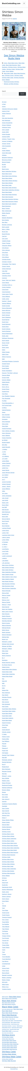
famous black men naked (7, 1020)
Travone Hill (5, 940)
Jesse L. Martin (6, 486)
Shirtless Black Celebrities (9, 838)
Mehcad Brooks (6, 627)
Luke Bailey (5, 560)
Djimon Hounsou (6, 356)
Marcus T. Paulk (6, 604)
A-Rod (4, 104)
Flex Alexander (6, 398)
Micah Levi (5, 639)
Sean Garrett (5, 810)
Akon (3, 116)
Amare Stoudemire (7, 122)
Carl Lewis (5, 238)
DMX (3, 359)
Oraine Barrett (6, 729)
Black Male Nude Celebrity (9, 204)
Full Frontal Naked (18, 1020)
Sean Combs (5, 808)
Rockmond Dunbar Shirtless (11, 81)
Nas (3, 678)
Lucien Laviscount (7, 556)
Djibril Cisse (5, 354)
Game (3, 412)
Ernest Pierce (5, 389)
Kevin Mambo (5, 526)
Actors (5, 63)
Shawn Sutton (6, 822)
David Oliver (5, 326)
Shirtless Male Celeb (7, 77)
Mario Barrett (5, 607)
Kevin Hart (5, 523)
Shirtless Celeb (11, 69)
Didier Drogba (6, 352)
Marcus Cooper (6, 595)
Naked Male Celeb (7, 671)
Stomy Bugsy (5, 899)
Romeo (4, 792)
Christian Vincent (6, 261)
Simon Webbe (10, 71)
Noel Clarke (5, 706)
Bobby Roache (6, 213)
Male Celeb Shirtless (7, 570)
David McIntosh (6, 324)
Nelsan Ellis (5, 690)
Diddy (3, 349)
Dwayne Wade (6, 375)
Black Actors (5, 169)
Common (4, 278)
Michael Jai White (7, 646)
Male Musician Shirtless (8, 583)
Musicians (4, 660)
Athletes (4, 155)
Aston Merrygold (6, 153)
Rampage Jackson (7, 760)
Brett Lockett (5, 227)
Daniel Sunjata (6, 305)
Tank (3, 908)
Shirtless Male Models (8, 871)
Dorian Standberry (7, 370)
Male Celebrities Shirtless (9, 572)
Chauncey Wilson (6, 245)
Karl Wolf (4, 507)
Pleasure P (5, 748)
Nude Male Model (7, 720)
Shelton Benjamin (7, 827)
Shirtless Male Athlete (8, 861)
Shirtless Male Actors (8, 859)
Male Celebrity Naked (8, 579)
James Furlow (6, 465)
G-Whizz (4, 407)
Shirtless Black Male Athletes (10, 845)
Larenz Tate (5, 532)
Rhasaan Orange (6, 771)
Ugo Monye (5, 961)
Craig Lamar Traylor (7, 294)
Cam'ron (4, 236)
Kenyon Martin (6, 519)
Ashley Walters (6, 150)
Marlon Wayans (6, 616)
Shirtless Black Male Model (9, 850)
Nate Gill (4, 681)
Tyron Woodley (6, 956)
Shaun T (4, 817)
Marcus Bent (5, 593)
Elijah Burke (5, 384)
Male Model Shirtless (8, 581)
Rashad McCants (6, 762)
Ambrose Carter (6, 127)
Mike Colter (5, 651)
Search (4, 91)
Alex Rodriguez (6, 120)
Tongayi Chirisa (6, 936)
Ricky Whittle (5, 778)
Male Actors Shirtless (8, 565)
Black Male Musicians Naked (10, 201)
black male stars (5, 1018)
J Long (4, 451)
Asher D (4, 148)
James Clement (6, 463)
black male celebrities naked (7, 1009)
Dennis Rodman (6, 331)
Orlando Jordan (6, 732)
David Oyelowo (6, 329)
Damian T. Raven (6, 301)
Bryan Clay (5, 231)
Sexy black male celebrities (7, 1032)
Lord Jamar (5, 553)
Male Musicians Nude (8, 586)
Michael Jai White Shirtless (11, 84)
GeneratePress (14, 1069)
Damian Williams (6, 303)
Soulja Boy (5, 885)
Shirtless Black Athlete (8, 836)
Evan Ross (5, 393)
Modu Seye (5, 653)
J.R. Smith (4, 458)
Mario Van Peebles (7, 609)
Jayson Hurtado (6, 482)
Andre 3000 (5, 132)
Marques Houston (7, 618)
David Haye (5, 322)
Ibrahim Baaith (6, 442)
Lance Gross (5, 530)
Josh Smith (5, 500)
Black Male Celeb (8, 73)
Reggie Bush (5, 766)
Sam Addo (5, 797)
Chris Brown (5, 248)
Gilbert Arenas (6, 417)
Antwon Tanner (6, 143)
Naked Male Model (7, 676)
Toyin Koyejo (5, 938)
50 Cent (4, 102)
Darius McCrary (6, 310)
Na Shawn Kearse (7, 665)
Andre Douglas (6, 134)
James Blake (5, 461)
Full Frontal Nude (6, 405)
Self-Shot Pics (6, 813)
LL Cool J (4, 546)
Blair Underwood (6, 210)
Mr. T (3, 658)
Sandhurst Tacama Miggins (9, 804)
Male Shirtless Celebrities (9, 588)
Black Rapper (12, 1018)
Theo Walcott (5, 926)
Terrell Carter (5, 912)
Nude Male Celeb (7, 715)
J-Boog (4, 454)
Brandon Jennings (7, 224)
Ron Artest (5, 794)
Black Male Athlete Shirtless (9, 180)
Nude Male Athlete (7, 713)
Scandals (4, 806)
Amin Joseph (5, 129)
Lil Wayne (4, 544)
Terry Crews (5, 919)
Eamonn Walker (6, 380)
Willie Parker (5, 984)
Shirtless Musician (19, 77)
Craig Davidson (6, 292)
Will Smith (4, 982)
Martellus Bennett (7, 621)
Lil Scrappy (5, 542)
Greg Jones (5, 424)
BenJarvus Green (6, 160)
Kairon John (5, 502)
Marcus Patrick (6, 602)
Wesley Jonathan (6, 977)
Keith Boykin (5, 509)
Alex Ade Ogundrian (7, 118)
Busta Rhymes (6, 234)
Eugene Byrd (5, 391)
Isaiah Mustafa (6, 447)
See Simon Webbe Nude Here (14, 57)
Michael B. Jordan (7, 641)
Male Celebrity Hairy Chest (9, 577)
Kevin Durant (5, 521)
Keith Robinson (6, 512)
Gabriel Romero (6, 410)
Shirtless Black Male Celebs (9, 1045)
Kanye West (5, 505)
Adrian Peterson (6, 113)
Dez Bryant (5, 345)
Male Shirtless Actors (15, 1024)
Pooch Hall (5, 750)
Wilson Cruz (5, 987)
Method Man (5, 637)
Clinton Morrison (6, 268)
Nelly (3, 688)
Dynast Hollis (5, 377)
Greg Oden (5, 426)
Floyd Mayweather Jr (8, 403)
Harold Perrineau (6, 428)
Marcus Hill (5, 597)
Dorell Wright (5, 368)
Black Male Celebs (18, 1009)
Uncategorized (6, 963)
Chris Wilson (5, 257)
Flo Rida (4, 400)
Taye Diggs (5, 910)
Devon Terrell (5, 343)
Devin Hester (5, 340)
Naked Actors (6, 667)
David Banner (5, 319)
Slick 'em (4, 880)
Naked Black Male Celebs (17, 1027)
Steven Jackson (6, 896)
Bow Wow (4, 222)
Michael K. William (7, 648)
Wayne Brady (5, 973)
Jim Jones (5, 493)
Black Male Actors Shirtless (9, 176)
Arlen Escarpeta (6, 146)
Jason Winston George (8, 472)
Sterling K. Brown (6, 894)
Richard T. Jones (6, 776)
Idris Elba (4, 444)
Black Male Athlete (7, 178)
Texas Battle (5, 922)
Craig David (5, 289)
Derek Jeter (5, 336)
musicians (14, 1025)
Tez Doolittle (5, 924)
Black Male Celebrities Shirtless (10, 190)
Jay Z (3, 479)
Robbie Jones (6, 780)
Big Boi (4, 164)
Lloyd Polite (5, 551)
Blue (3, 75)
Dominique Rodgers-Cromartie (10, 361)
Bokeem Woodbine (7, 217)
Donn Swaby (5, 366)
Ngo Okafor (5, 695)
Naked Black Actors (6, 1027)
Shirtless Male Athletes (8, 864)
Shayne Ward (5, 824)
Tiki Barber (5, 931)
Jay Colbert (5, 475)
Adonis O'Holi (5, 111)
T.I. (3, 903)
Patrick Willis (5, 739)
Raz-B (3, 764)
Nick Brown (5, 699)
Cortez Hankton (6, 287)
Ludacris (4, 558)
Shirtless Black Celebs (8, 841)
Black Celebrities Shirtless (9, 171)
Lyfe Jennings (6, 563)
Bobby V (4, 215)
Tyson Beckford (6, 959)
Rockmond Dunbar (7, 785)
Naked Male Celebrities (8, 674)
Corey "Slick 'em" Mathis (8, 280)
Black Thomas (6, 208)
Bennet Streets (6, 162)
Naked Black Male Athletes (9, 669)
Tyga (3, 952)
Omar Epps (5, 725)
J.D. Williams (5, 456)
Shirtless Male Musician (8, 873)
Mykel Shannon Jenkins (8, 662)
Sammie (4, 801)
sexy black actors (15, 1031)
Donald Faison (6, 363)
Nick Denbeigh (6, 704)
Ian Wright (4, 440)
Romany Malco (6, 790)
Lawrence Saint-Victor (8, 535)
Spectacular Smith (7, 887)
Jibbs (3, 491)
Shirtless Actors (12, 67)
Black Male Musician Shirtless (10, 199)
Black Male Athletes (7, 183)
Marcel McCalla (6, 590)
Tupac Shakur (6, 947)
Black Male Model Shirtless (9, 194)
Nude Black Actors (5, 1029)
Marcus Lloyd (5, 600)
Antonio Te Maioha (7, 141)
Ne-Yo (3, 685)
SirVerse (4, 878)
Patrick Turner (6, 736)
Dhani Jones (5, 347)
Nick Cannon (5, 702)
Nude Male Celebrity (7, 718)
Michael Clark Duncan (8, 644)
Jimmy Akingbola (6, 495)
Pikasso (4, 746)
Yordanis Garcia (6, 989)
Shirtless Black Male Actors (9, 843)
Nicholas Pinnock (6, 697)
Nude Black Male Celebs (8, 711)
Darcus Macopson (7, 308)
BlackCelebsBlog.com (11, 3)
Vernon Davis (5, 968)
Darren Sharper (6, 312)
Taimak (4, 905)
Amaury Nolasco (6, 125)
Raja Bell (4, 757)
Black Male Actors (13, 63)
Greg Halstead (6, 421)
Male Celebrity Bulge (7, 574)
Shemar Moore (6, 829)
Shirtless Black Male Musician (10, 852)
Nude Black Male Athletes (9, 709)
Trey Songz (5, 943)
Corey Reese (5, 282)
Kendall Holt (5, 514)
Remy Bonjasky (6, 769)
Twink (3, 949)
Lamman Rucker (6, 528)
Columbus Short (6, 275)
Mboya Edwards (6, 625)
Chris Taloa (5, 255)
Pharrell (4, 743)
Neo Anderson (6, 692)
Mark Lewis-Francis (7, 611)
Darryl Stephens (6, 317)
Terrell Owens (6, 915)
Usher (3, 966)
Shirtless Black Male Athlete (9, 1040)
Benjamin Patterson (7, 157)
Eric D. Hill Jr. (5, 387)
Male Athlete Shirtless (8, 567)
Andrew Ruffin (6, 136)
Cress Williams (6, 296)
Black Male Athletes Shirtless (9, 1004)
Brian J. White (6, 229)
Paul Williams (5, 741)
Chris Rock (5, 252)
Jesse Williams (6, 488)
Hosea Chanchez (6, 438)
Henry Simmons (6, 433)
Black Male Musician (11, 65)
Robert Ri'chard (6, 783)
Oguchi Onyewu (6, 722)
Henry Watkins (6, 435)
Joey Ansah (5, 498)
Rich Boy (4, 773)
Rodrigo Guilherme (7, 787)
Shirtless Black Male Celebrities (10, 848)
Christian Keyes (6, 259)
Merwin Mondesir (6, 634)
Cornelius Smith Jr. (7, 285)
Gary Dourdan (6, 414)
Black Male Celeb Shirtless (9, 187)
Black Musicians (6, 206)
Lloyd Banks (5, 549)
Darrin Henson (6, 315)
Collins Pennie (6, 273)
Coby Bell (4, 271)
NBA (3, 683)
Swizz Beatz (5, 901)
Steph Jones (5, 892)
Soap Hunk (5, 882)
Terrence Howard (7, 917)
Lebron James (6, 537)
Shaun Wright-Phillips (8, 820)
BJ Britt (4, 166)
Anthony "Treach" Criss (8, 139)
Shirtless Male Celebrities (9, 868)
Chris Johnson (6, 250)
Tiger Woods (5, 929)
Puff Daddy (5, 753)
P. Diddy (4, 734)
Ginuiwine (4, 419)
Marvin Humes (6, 623)
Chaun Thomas (6, 243)
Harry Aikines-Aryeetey (8, 431)
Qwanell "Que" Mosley (8, 755)
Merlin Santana (6, 632)
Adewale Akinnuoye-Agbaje (9, 109)
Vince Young (5, 970)
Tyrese (4, 954)
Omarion (4, 727)
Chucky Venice (6, 266)
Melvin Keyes (5, 630)
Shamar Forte (5, 815)
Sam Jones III (5, 799)
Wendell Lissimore (7, 975)
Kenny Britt (5, 516)
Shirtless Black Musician (8, 854)
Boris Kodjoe (5, 220)
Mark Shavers (6, 614)
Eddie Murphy (6, 382)
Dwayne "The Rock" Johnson (10, 373)
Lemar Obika (5, 539)
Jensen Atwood (6, 484)
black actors (5, 996)
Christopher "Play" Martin (9, 264)
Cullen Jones (5, 299)
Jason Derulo (5, 470)
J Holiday (4, 449)
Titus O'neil (5, 933)
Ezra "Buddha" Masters (8, 396)
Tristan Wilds (5, 945)
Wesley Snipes (6, 980)
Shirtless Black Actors (8, 834)
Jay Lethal (5, 477)
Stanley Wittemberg (7, 889)
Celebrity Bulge (6, 241)
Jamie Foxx (5, 468)
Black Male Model (7, 192)
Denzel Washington (7, 333)
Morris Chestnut (6, 655)
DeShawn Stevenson (7, 338)
